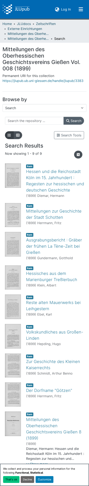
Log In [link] (66, 9)
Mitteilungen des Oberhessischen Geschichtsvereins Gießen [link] (28, 34)
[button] (16, 9)
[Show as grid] (17, 135)
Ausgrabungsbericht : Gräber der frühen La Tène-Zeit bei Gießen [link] (54, 246)
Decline (27, 479)
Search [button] (75, 121)
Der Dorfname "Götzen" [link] (49, 390)
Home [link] (7, 24)
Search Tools (70, 135)
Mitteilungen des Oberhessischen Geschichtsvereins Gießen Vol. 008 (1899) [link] (28, 39)
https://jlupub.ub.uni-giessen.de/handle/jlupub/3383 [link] (42, 81)
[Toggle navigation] (81, 9)
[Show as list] (9, 135)
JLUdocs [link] (24, 24)
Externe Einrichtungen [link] (25, 29)
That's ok (11, 479)
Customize (44, 479)
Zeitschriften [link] (46, 24)
